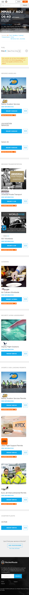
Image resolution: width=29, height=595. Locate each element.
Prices (3, 51)
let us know (18, 60)
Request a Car (11, 201)
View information (7, 107)
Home (2, 581)
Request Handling (11, 111)
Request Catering (11, 299)
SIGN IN (18, 1)
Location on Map (6, 24)
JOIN (25, 1)
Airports (25, 5)
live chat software (14, 548)
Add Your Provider (15, 545)
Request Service (12, 353)
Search (18, 576)
